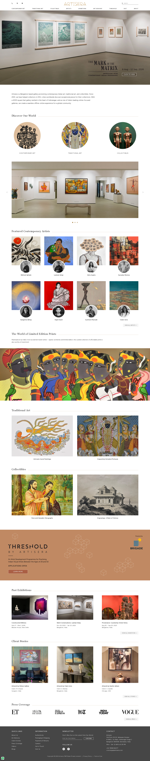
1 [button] (72, 222)
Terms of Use (98, 756)
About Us (15, 735)
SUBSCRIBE (89, 738)
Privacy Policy (87, 756)
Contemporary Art (18, 8)
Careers (37, 743)
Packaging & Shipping (42, 738)
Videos (14, 746)
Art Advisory (97, 8)
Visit (125, 8)
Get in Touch (39, 746)
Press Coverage (17, 743)
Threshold (113, 8)
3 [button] (77, 222)
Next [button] (142, 192)
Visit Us (37, 749)
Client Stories (16, 741)
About (136, 8)
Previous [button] (8, 192)
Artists (68, 8)
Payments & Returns (42, 741)
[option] (75, 47)
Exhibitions (82, 8)
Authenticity (39, 735)
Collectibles (54, 8)
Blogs (13, 749)
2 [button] (75, 222)
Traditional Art (37, 8)
